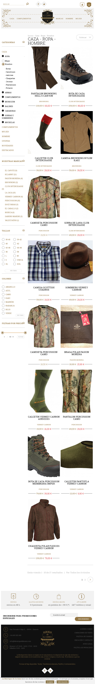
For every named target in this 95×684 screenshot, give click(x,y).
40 (7, 243)
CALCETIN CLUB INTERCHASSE (44, 159)
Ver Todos (13, 270)
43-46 (8, 248)
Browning (44, 101)
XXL (19, 264)
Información (63, 682)
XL (7, 264)
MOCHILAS (10, 122)
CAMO (8, 294)
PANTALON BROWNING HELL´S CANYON (44, 95)
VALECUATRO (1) (12, 220)
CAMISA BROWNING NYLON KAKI (76, 159)
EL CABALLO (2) (11, 208)
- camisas (9, 75)
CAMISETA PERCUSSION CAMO (44, 224)
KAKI (8, 298)
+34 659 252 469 (15, 635)
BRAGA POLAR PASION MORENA (76, 353)
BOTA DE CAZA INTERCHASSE (77, 95)
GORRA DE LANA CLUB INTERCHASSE (76, 224)
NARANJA (10, 306)
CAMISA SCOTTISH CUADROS (44, 288)
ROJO (8, 309)
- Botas (8, 69)
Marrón (10, 302)
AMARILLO (10, 287)
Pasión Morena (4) (14, 178)
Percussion (44, 231)
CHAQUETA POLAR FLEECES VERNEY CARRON (43, 547)
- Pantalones (10, 85)
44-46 (19, 248)
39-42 (19, 239)
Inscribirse (83, 619)
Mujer (79, 18)
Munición (10, 102)
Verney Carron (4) (14, 196)
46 (7, 252)
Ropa (7, 56)
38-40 (8, 239)
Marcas (59, 18)
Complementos (24, 18)
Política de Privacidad (83, 648)
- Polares (9, 88)
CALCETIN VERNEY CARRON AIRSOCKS (44, 418)
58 (18, 252)
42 (18, 243)
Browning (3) (11, 182)
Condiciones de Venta (83, 633)
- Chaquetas (10, 78)
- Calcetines (10, 72)
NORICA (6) (9, 212)
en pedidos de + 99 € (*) (58, 603)
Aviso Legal (88, 644)
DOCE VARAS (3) (11, 204)
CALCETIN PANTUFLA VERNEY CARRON (76, 482)
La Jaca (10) (10, 192)
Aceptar (50, 682)
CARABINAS (10, 111)
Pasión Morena (77, 360)
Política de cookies (84, 636)
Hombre (69, 18)
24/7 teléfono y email (81, 603)
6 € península (36, 603)
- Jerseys (9, 81)
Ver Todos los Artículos (78, 572)
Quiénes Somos (86, 629)
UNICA (20, 260)
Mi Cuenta (82, 4)
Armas (8, 92)
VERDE (9, 313)
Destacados (8, 150)
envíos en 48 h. (13, 603)
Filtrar (20, 337)
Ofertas (6, 141)
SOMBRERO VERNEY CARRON (76, 288)
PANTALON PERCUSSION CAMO (76, 418)
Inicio (30, 36)
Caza (12, 18)
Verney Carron (77, 295)
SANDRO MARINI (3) (14, 216)
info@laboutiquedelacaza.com (20, 641)
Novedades (7, 145)
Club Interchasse (77, 101)
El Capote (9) (11, 170)
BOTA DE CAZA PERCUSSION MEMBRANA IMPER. (43, 482)
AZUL (8, 290)
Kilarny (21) (11, 174)
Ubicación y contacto (83, 640)
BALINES (9, 106)
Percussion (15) (12, 200)
